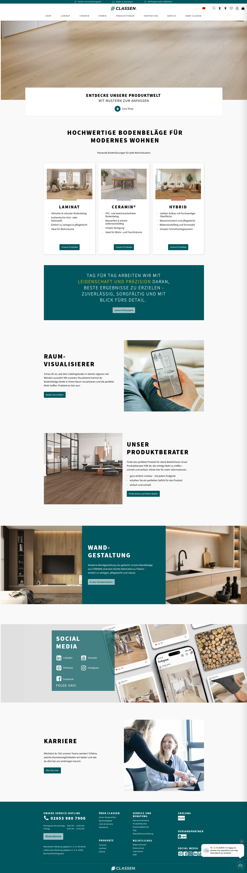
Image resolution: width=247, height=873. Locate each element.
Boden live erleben (55, 394)
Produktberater (140, 824)
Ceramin (103, 845)
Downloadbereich (141, 827)
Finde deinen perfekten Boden (143, 493)
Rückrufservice (53, 836)
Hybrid (102, 852)
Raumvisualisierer (141, 821)
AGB (135, 855)
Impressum (138, 851)
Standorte (103, 827)
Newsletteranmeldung (143, 834)
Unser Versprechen (107, 817)
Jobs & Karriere (106, 824)
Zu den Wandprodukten (101, 581)
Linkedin (67, 658)
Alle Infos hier (52, 770)
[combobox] (205, 8)
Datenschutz (138, 848)
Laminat (102, 848)
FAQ (134, 830)
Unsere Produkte (69, 247)
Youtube (92, 658)
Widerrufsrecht (139, 845)
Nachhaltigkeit (105, 821)
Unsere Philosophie (123, 310)
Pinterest (68, 668)
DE (208, 8)
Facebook (68, 679)
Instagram (93, 668)
